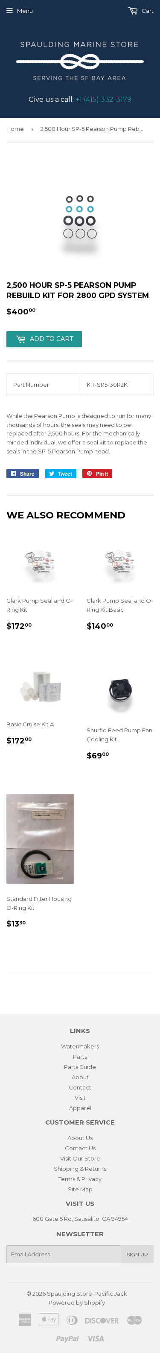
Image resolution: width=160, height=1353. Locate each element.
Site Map (80, 1189)
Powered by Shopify (77, 1302)
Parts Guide (80, 1066)
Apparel (80, 1107)
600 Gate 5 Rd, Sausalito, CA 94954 (80, 1218)
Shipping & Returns (80, 1168)
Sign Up (137, 1254)
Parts (80, 1056)
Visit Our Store (80, 1158)
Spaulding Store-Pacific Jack (87, 1293)
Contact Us (80, 1148)
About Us (80, 1137)
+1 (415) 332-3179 (103, 99)
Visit (80, 1097)
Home (15, 128)
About (80, 1077)
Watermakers (80, 1046)
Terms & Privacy (80, 1178)
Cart (147, 10)
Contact (80, 1087)
